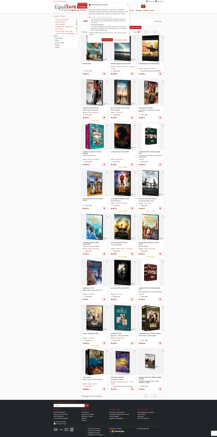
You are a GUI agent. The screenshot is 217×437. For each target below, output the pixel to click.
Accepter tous (107, 40)
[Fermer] (127, 4)
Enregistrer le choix (121, 40)
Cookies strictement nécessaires (101, 17)
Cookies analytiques (97, 24)
